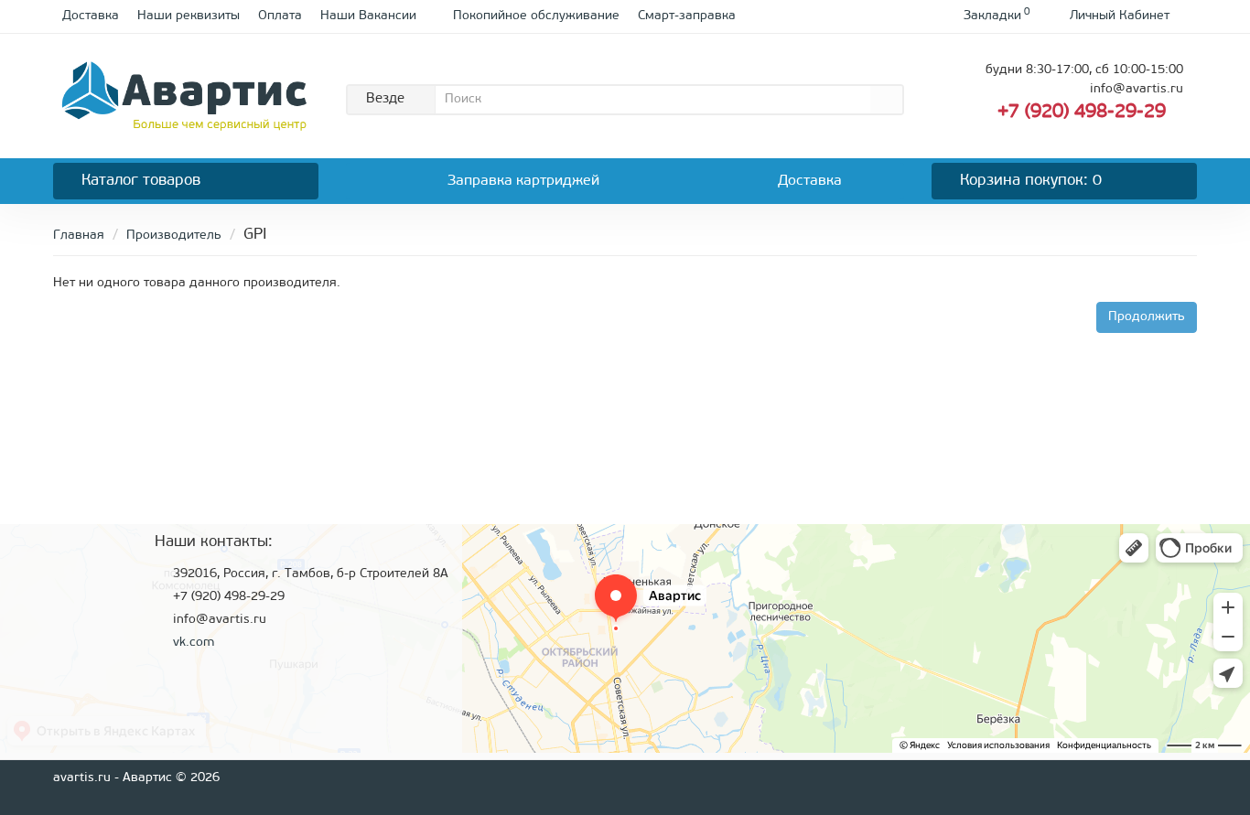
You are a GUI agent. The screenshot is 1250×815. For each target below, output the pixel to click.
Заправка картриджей (523, 181)
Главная (78, 235)
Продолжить (1146, 317)
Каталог (140, 180)
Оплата (280, 16)
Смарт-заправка (687, 16)
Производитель (173, 235)
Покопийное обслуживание (536, 16)
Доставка (90, 16)
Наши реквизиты (188, 16)
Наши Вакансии (368, 16)
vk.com (193, 642)
